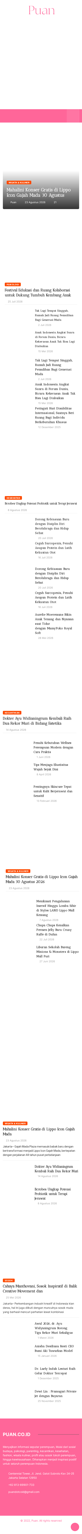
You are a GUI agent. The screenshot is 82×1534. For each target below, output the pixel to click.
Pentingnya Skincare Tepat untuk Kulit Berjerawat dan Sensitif (53, 791)
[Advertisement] (41, 70)
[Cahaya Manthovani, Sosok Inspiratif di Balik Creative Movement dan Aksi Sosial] (41, 1243)
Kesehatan (13, 498)
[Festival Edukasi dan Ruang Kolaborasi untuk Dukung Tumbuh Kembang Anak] (41, 249)
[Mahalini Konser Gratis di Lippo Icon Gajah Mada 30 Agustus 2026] (42, 835)
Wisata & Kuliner (19, 182)
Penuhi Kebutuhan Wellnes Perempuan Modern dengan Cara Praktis (53, 747)
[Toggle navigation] (9, 116)
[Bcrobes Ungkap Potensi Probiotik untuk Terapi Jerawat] (41, 463)
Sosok (9, 1280)
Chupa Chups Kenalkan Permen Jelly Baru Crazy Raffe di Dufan (54, 929)
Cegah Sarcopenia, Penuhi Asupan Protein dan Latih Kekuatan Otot (54, 548)
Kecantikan (12, 712)
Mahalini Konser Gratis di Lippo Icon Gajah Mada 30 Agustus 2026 (41, 170)
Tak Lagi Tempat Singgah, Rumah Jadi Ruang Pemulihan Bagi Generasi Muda (54, 315)
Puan (13, 202)
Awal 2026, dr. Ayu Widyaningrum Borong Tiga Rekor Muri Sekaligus (54, 1328)
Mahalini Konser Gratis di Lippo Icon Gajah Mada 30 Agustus (39, 192)
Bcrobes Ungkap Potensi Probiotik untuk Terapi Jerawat (41, 503)
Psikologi (13, 284)
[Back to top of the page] (75, 1527)
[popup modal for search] (73, 116)
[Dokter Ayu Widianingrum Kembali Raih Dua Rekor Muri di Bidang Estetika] (39, 677)
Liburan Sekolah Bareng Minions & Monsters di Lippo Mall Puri (57, 951)
